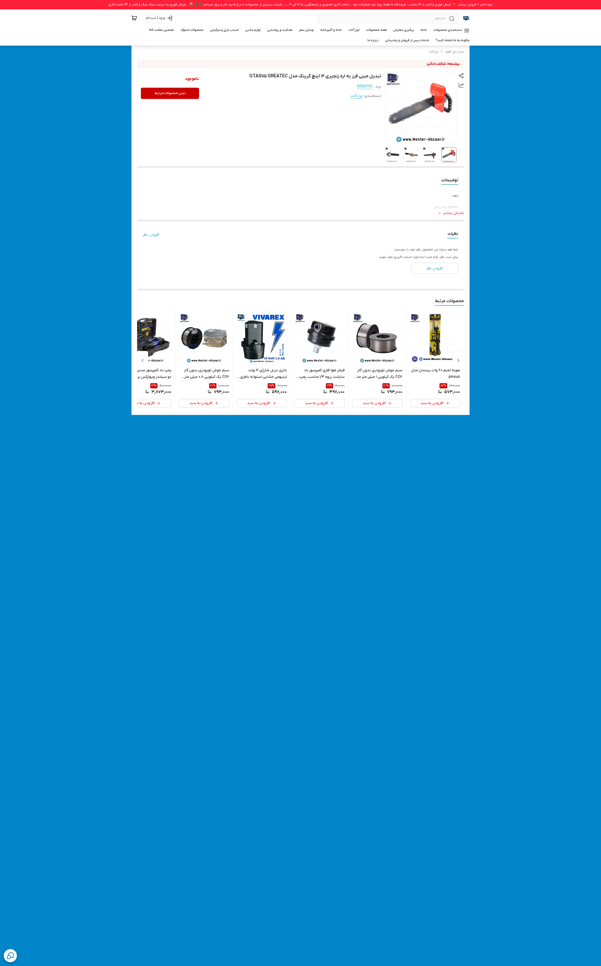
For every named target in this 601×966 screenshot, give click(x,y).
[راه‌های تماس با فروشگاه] (10, 955)
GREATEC (365, 86)
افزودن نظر (151, 234)
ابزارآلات (433, 52)
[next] (142, 360)
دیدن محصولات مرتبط (170, 93)
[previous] (458, 360)
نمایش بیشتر (453, 213)
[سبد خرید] (134, 18)
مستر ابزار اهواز (454, 52)
